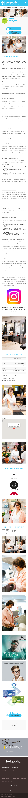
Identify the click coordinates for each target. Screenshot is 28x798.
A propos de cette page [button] (22, 7)
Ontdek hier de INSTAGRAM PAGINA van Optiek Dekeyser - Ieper (14, 309)
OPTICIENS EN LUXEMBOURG (19, 778)
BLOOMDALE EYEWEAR (14, 489)
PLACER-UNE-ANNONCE (17, 773)
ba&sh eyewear (14, 478)
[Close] (18, 424)
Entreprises (9, 7)
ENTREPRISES (5, 778)
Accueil (5, 7)
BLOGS (13, 770)
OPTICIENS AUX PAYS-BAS (18, 776)
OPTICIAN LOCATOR (7, 773)
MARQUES (4, 776)
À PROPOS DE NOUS (7, 781)
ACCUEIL (4, 770)
